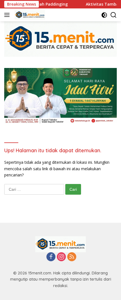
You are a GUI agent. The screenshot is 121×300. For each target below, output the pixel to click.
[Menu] (8, 15)
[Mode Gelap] (104, 15)
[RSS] (71, 257)
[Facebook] (50, 257)
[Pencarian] (113, 15)
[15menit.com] (29, 15)
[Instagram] (61, 257)
